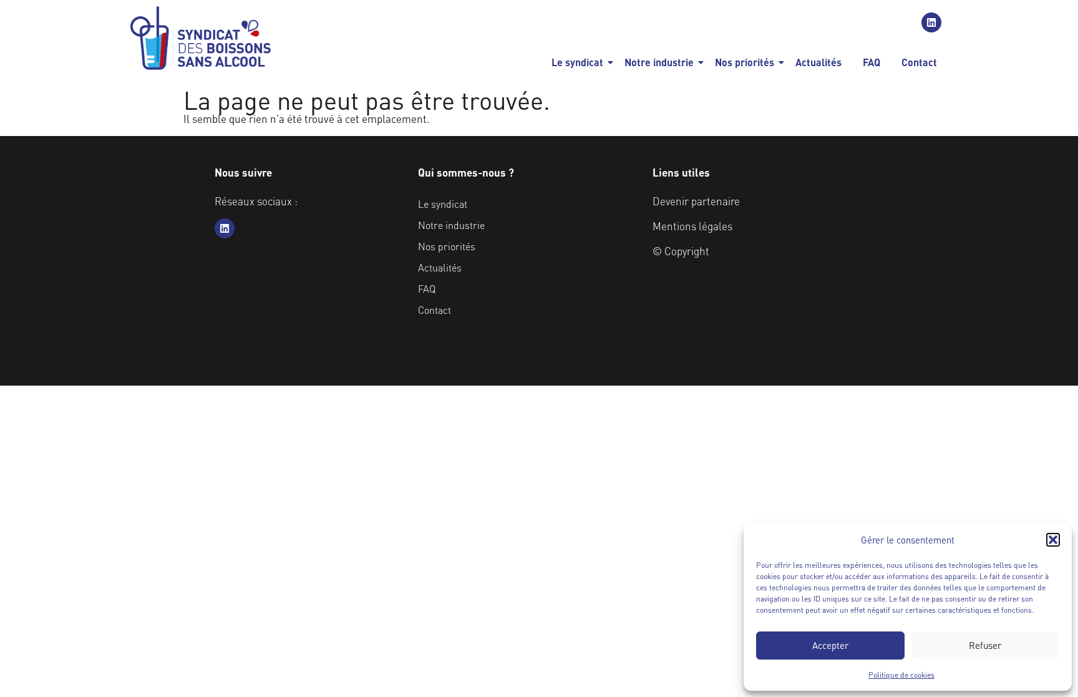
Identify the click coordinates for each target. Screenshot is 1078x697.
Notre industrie (659, 62)
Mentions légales (692, 226)
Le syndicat (577, 62)
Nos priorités (744, 62)
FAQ (871, 62)
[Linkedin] (931, 22)
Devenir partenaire (696, 201)
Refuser (985, 645)
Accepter (830, 645)
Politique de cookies (901, 675)
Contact (919, 62)
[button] (1053, 540)
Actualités (818, 62)
